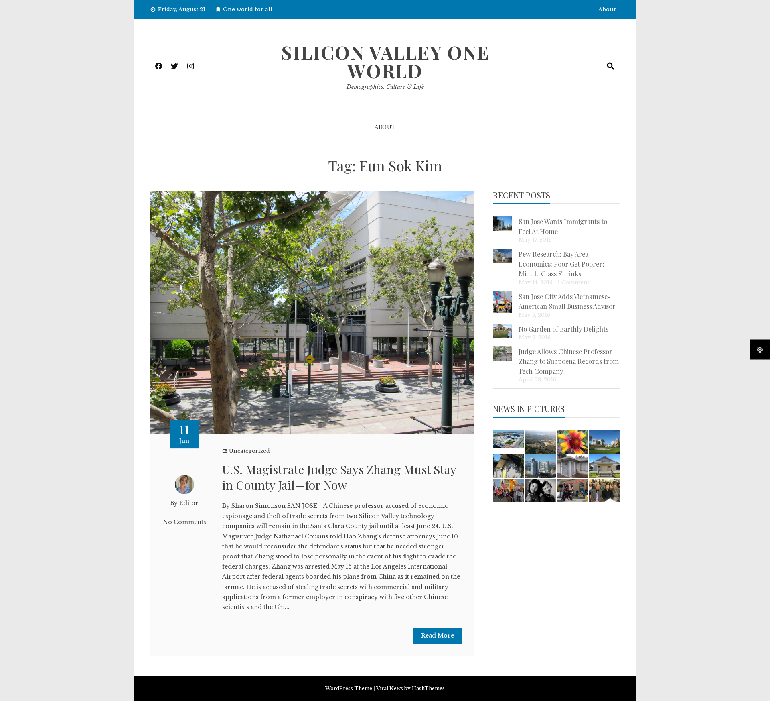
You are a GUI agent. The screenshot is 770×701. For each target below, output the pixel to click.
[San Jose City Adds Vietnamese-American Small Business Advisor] (502, 302)
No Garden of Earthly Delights (563, 328)
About (607, 9)
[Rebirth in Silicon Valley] (508, 466)
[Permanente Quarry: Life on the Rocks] (540, 441)
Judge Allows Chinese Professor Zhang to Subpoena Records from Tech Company (569, 361)
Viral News (389, 688)
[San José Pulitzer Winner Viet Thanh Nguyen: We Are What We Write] (572, 466)
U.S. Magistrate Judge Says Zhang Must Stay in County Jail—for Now (339, 477)
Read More (437, 635)
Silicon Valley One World (385, 61)
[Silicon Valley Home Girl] (572, 441)
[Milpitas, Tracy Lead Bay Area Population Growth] (508, 438)
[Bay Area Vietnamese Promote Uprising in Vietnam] (508, 490)
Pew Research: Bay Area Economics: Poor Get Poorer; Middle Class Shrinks (562, 263)
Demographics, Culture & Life (385, 86)
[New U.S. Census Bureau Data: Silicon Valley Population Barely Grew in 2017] (540, 466)
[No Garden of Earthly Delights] (502, 331)
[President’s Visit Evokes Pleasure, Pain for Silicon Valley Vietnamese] (604, 490)
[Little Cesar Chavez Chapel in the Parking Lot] (604, 466)
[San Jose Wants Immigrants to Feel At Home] (502, 223)
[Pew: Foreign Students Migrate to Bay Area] (604, 441)
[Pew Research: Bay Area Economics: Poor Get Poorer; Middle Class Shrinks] (502, 256)
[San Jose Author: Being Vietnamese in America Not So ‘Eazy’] (540, 490)
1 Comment (573, 282)
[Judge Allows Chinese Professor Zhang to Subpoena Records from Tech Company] (502, 353)
